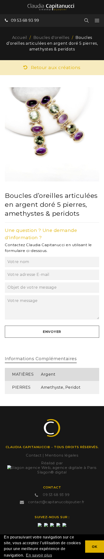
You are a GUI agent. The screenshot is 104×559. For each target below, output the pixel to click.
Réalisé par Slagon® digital (52, 467)
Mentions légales (61, 455)
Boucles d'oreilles (51, 37)
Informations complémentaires (41, 358)
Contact (34, 455)
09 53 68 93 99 (25, 20)
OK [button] (94, 547)
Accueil (19, 37)
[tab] (40, 359)
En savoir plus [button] (39, 555)
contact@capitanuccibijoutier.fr (56, 502)
